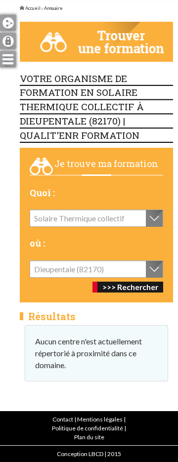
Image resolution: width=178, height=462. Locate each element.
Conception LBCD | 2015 (89, 454)
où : (37, 243)
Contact (62, 419)
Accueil (32, 8)
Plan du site (89, 437)
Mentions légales (100, 419)
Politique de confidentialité (87, 428)
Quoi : (42, 193)
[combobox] (96, 218)
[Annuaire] (96, 42)
